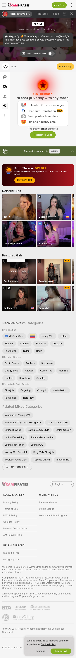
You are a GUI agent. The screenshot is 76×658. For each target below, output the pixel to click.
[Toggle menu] (4, 5)
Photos (43, 13)
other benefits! (49, 128)
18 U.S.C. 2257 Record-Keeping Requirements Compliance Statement (33, 630)
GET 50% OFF (24, 180)
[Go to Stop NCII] (24, 617)
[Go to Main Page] (23, 5)
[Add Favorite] (5, 66)
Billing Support (11, 559)
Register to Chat (43, 134)
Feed (56, 13)
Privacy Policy (10, 502)
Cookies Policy (11, 522)
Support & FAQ (11, 553)
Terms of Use (10, 509)
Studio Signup (46, 509)
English (59, 484)
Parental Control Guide (15, 528)
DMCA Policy (10, 515)
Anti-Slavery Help (12, 535)
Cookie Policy (48, 644)
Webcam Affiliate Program (53, 515)
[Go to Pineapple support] (6, 617)
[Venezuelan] (32, 336)
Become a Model (48, 502)
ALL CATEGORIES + (17, 467)
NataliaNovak (12, 323)
